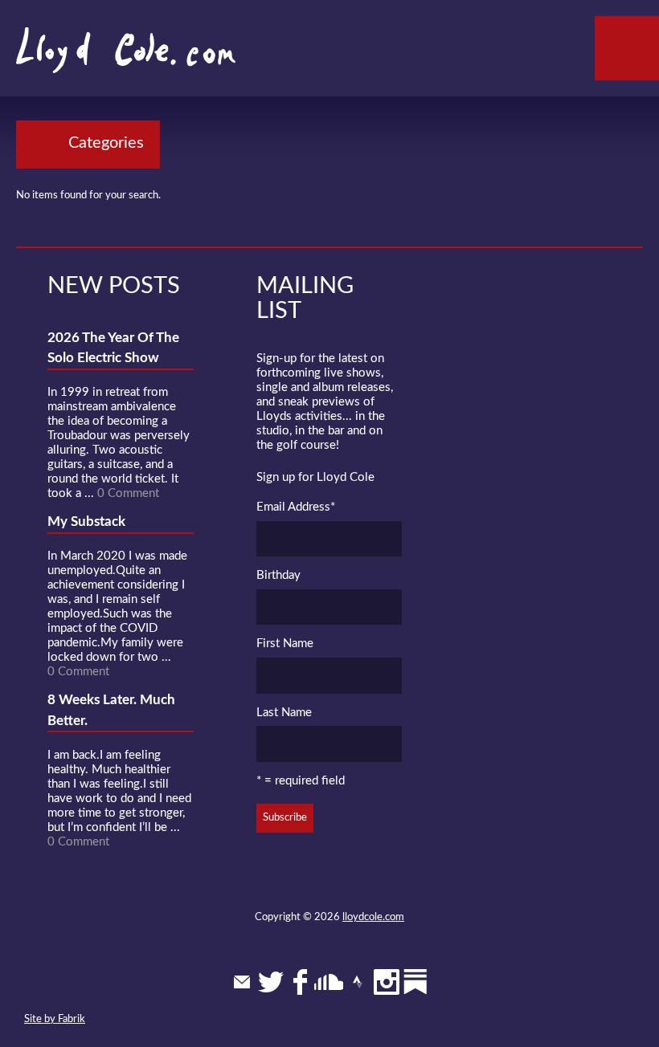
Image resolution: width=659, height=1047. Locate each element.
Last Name (284, 713)
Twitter (270, 982)
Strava (357, 982)
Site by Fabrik (54, 1019)
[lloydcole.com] (109, 56)
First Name (284, 644)
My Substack (86, 521)
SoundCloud (328, 982)
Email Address (295, 507)
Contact (241, 982)
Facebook (299, 982)
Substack (415, 982)
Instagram (386, 982)
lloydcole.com (373, 917)
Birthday (278, 575)
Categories (106, 143)
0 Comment (128, 493)
